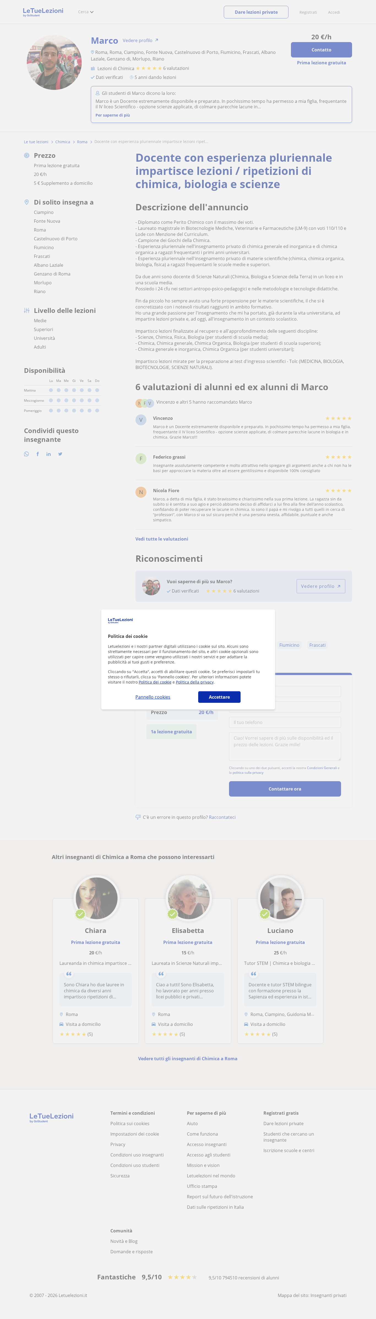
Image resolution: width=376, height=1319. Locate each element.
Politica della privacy (195, 682)
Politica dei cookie (155, 682)
